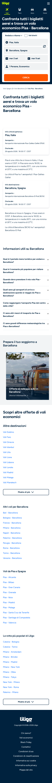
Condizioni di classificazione (26, 756)
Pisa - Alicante (9, 577)
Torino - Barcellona (11, 553)
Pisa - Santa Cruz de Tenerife (16, 612)
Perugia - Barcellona (12, 543)
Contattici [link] (26, 747)
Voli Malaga (8, 477)
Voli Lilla (6, 452)
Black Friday (26, 742)
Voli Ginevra (8, 442)
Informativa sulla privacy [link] (26, 765)
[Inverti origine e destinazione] (44, 46)
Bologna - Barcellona (12, 518)
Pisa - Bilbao (8, 582)
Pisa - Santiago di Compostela (16, 617)
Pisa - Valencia (9, 622)
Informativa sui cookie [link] (26, 760)
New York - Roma (11, 687)
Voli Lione (7, 457)
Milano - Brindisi (10, 657)
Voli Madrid (8, 472)
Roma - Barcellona (11, 548)
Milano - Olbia (9, 672)
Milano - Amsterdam (12, 652)
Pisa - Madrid (9, 602)
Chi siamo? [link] (26, 733)
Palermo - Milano (10, 692)
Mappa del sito (26, 770)
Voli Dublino (8, 432)
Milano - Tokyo (9, 677)
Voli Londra (8, 467)
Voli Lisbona (8, 462)
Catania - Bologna (11, 642)
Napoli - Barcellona (11, 533)
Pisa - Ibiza (8, 597)
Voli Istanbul (8, 447)
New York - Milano (11, 682)
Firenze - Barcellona (12, 523)
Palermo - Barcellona (12, 538)
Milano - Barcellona (11, 528)
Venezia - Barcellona (12, 558)
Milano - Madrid (10, 662)
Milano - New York (11, 667)
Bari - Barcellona (10, 513)
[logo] (5, 3)
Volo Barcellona (19, 88)
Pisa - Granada (9, 592)
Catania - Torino (10, 647)
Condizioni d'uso (26, 751)
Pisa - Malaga (9, 607)
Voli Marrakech (9, 482)
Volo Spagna (7, 88)
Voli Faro (7, 437)
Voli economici (26, 737)
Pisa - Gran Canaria (11, 587)
